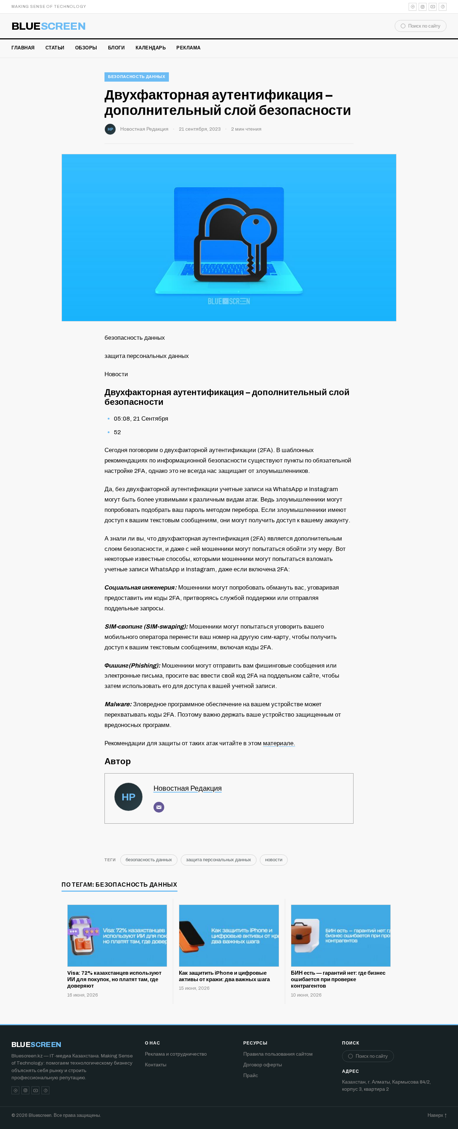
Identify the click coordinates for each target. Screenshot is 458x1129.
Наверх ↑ (437, 1115)
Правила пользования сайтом (278, 1054)
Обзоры (86, 47)
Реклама (188, 47)
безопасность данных (136, 76)
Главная (23, 47)
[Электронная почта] (159, 807)
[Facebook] (443, 7)
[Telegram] (412, 7)
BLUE (48, 26)
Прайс (250, 1075)
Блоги (116, 47)
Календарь (151, 47)
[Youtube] (433, 7)
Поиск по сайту (424, 26)
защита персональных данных (218, 859)
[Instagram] (423, 7)
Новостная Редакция (144, 129)
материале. (279, 743)
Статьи (54, 47)
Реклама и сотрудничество (176, 1054)
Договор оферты (262, 1064)
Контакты (155, 1064)
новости (273, 859)
